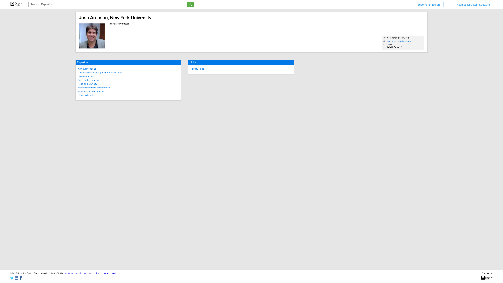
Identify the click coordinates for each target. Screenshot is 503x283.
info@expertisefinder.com (75, 273)
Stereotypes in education (91, 91)
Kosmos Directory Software (473, 4)
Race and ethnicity (87, 84)
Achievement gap (87, 69)
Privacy (97, 273)
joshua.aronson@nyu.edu (399, 41)
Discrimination (85, 76)
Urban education (86, 95)
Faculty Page (197, 69)
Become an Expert (428, 4)
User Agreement (109, 273)
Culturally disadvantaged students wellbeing (100, 73)
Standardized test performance (94, 88)
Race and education (88, 80)
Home (90, 273)
